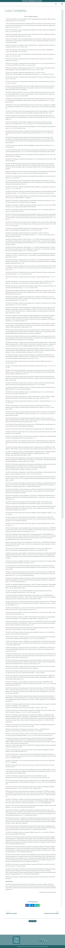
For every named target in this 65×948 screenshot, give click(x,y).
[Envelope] (47, 941)
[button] (56, 4)
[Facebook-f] (42, 941)
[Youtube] (44, 941)
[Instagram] (40, 941)
